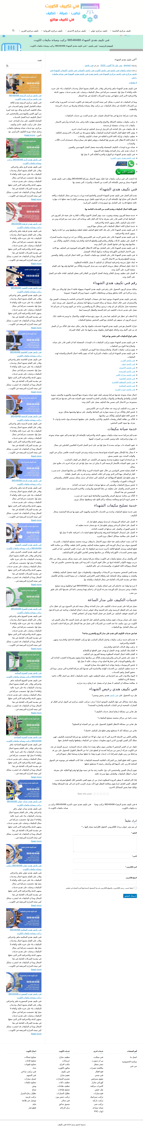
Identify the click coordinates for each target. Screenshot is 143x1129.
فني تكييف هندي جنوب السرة (123, 158)
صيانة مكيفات (125, 70)
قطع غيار (32, 1108)
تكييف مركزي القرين (29, 31)
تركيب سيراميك (96, 1097)
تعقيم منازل (65, 1075)
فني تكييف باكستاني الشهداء (65, 70)
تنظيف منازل (64, 1057)
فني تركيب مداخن (28, 1071)
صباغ (34, 1089)
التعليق (134, 833)
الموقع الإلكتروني (131, 878)
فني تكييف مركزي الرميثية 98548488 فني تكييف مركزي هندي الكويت (25, 97)
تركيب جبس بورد (63, 1097)
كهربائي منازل (97, 1082)
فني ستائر (65, 1100)
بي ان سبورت (97, 1061)
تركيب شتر (98, 1104)
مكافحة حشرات (96, 1068)
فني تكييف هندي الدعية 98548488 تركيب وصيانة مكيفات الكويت (26, 482)
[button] (111, 31)
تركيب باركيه (98, 1100)
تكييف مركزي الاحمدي (76, 31)
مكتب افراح (65, 1064)
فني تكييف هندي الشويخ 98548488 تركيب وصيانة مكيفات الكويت (26, 611)
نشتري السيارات (63, 1079)
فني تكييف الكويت (102, 70)
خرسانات (66, 1061)
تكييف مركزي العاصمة (121, 31)
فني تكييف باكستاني (86, 70)
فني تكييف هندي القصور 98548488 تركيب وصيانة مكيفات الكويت (26, 290)
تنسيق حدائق (64, 1104)
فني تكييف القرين (127, 360)
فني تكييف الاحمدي (127, 368)
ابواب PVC (98, 1111)
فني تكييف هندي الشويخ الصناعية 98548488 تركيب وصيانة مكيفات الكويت (23, 739)
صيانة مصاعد (98, 1108)
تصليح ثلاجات (30, 1061)
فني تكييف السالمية (127, 386)
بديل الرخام (65, 1108)
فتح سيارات (98, 1093)
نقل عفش (99, 1089)
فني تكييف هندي (95, 74)
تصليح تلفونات (30, 1064)
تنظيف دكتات (64, 1082)
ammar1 (127, 65)
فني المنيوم (31, 1075)
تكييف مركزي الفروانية (52, 31)
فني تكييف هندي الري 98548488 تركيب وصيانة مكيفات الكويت (24, 161)
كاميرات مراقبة (96, 1086)
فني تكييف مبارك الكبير (125, 375)
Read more (29, 134)
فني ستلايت (98, 1057)
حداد (34, 1068)
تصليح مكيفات (30, 1082)
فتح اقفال (99, 1071)
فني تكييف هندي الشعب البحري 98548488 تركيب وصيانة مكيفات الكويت (23, 546)
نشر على (111, 65)
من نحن (133, 1066)
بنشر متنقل (98, 1064)
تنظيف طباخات (63, 1086)
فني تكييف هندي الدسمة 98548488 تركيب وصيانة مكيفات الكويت (26, 418)
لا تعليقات (133, 82)
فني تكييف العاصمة (127, 378)
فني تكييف (89, 65)
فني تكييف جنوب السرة (125, 389)
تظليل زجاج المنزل (28, 1093)
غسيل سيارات (30, 1079)
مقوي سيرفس (97, 1079)
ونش (34, 1086)
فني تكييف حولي (128, 364)
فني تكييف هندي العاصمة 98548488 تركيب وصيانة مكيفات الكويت (25, 354)
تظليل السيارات (63, 1093)
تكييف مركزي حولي (99, 31)
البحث (39, 60)
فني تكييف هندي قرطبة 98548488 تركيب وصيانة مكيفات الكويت (26, 226)
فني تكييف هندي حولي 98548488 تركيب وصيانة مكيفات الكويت (23, 867)
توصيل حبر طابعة (29, 1100)
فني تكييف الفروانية (127, 371)
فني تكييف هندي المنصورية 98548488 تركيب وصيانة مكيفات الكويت (24, 996)
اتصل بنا (133, 1057)
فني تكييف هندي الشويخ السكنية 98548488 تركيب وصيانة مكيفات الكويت (23, 675)
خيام (34, 1104)
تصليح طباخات (64, 1089)
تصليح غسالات (30, 1057)
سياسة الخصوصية (129, 1061)
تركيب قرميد (30, 1097)
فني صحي (99, 1075)
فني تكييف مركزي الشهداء (114, 74)
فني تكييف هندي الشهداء (78, 74)
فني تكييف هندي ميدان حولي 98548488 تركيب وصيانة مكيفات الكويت (24, 803)
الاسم (134, 856)
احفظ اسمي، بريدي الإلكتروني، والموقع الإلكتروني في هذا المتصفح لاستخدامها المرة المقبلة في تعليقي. (99, 888)
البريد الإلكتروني (131, 867)
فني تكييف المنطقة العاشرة (123, 382)
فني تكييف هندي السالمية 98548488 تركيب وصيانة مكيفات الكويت (25, 932)
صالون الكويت (64, 1068)
